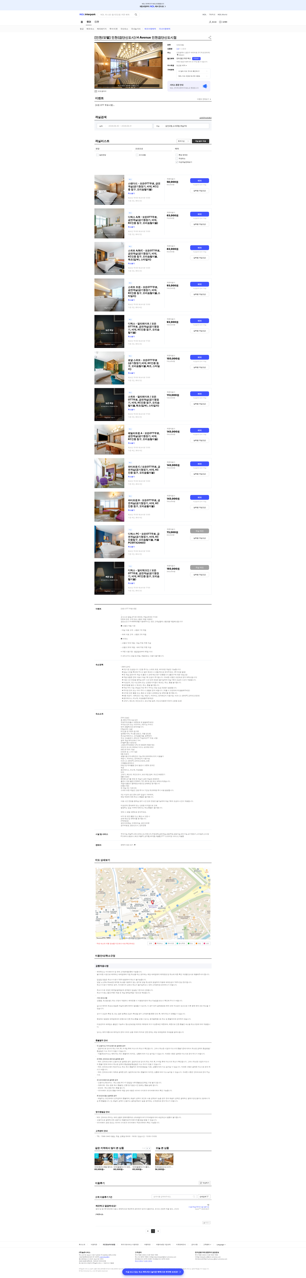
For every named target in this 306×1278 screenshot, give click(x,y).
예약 (200, 180)
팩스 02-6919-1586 (141, 1257)
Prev (147, 1148)
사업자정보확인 (104, 1257)
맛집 (199, 943)
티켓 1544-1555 (152, 1255)
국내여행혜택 (164, 29)
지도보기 (181, 55)
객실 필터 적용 (200, 141)
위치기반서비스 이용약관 (130, 1244)
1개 (177, 49)
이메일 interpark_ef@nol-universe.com (208, 1257)
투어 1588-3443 (140, 1255)
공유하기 (210, 37)
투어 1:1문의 (139, 1261)
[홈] (82, 22)
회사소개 (82, 1244)
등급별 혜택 (180, 65)
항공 (82, 29)
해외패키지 (102, 29)
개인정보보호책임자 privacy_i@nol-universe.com (211, 1259)
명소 (191, 943)
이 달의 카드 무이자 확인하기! (188, 71)
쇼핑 (207, 943)
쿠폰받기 (196, 58)
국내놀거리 (136, 29)
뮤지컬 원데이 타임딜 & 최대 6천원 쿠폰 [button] (117, 14)
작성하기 (206, 1183)
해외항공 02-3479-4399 (143, 1259)
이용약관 (94, 1244)
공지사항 (194, 1244)
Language (220, 1245)
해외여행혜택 (150, 29)
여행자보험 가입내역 (163, 1244)
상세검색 (203, 1197)
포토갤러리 (102, 91)
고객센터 (206, 1244)
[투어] (89, 22)
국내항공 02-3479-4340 (161, 1259)
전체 (150, 943)
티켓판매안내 (181, 1244)
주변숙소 (160, 943)
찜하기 (158, 46)
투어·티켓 (113, 29)
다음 (158, 1231)
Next (149, 1148)
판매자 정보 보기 (127, 845)
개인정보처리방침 (109, 1244)
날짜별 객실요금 (200, 191)
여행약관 (147, 1244)
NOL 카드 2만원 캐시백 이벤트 (189, 76)
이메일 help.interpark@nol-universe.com (162, 1257)
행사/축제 (182, 943)
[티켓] (97, 22)
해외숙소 (90, 29)
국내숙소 (124, 29)
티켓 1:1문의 (148, 1261)
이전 (148, 1231)
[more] (177, 1209)
